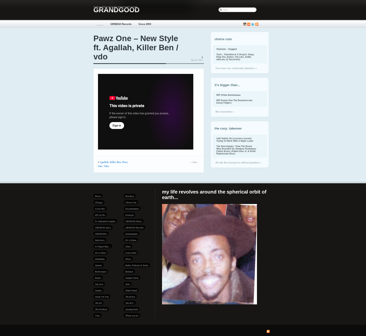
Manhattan (100, 258)
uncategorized (131, 309)
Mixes (128, 258)
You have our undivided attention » (236, 68)
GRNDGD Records (121, 24)
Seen (127, 284)
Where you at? (131, 315)
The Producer (101, 309)
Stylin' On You (102, 296)
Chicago (99, 202)
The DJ (98, 302)
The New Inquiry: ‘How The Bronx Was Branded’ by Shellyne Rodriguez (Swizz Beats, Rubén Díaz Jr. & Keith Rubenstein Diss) (236, 150)
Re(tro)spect (100, 271)
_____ (100, 24)
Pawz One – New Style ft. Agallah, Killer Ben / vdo (135, 47)
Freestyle (129, 214)
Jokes (128, 246)
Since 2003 (144, 24)
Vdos (106, 166)
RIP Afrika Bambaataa (228, 95)
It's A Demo (130, 240)
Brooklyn (129, 196)
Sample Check (131, 277)
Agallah (104, 162)
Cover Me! (100, 208)
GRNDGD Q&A (103, 227)
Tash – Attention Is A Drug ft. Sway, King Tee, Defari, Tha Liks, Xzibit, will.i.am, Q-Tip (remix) (235, 57)
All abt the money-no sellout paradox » (238, 162)
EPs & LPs (100, 214)
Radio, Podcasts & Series (136, 265)
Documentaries (132, 208)
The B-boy (130, 296)
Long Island (130, 252)
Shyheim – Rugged (226, 49)
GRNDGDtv (101, 233)
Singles (98, 290)
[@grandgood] (252, 24)
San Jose (99, 284)
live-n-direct (100, 252)
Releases (129, 271)
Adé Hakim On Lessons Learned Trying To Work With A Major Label (234, 139)
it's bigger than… (103, 246)
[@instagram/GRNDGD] (244, 24)
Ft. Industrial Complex (105, 221)
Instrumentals (131, 233)
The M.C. (129, 302)
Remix (98, 277)
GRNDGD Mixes (133, 221)
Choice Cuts (130, 202)
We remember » (224, 111)
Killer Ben (115, 162)
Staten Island (131, 290)
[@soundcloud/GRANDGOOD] (248, 24)
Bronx (98, 196)
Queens (98, 265)
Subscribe (256, 24)
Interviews (100, 240)
